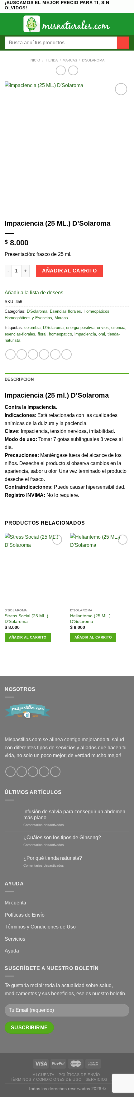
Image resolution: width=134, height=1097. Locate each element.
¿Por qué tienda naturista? (52, 858)
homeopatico (60, 334)
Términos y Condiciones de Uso (40, 926)
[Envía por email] (44, 354)
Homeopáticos (96, 311)
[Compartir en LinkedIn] (66, 354)
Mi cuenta (15, 902)
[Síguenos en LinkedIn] (55, 771)
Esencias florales (65, 311)
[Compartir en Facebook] (22, 354)
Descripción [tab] (19, 379)
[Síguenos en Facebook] (10, 771)
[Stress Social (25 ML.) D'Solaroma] (34, 569)
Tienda (51, 60)
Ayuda (12, 950)
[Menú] (8, 24)
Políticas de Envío (25, 915)
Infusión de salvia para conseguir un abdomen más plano (74, 814)
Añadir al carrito (69, 270)
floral (42, 334)
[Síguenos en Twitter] (33, 771)
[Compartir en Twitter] (33, 354)
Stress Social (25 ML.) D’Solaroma (26, 619)
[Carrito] (126, 24)
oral (101, 334)
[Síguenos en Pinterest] (44, 771)
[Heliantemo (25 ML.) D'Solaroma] (99, 569)
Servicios (15, 939)
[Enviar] (123, 43)
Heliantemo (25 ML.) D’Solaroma (90, 619)
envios (103, 327)
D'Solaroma (93, 60)
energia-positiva (80, 327)
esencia (118, 327)
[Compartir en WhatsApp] (10, 354)
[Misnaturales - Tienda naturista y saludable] (67, 23)
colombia (32, 327)
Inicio (35, 60)
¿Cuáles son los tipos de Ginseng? (62, 837)
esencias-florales (20, 334)
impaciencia (85, 334)
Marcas (70, 60)
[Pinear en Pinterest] (55, 354)
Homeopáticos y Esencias (28, 318)
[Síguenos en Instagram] (22, 771)
